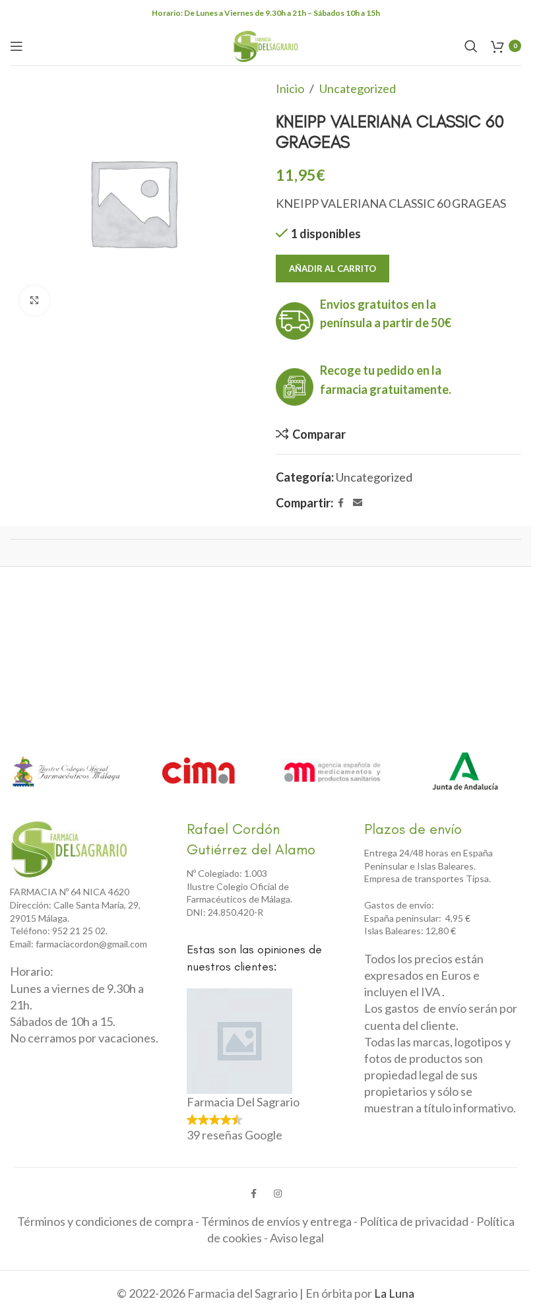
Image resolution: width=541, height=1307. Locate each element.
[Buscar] (471, 46)
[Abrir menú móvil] (16, 46)
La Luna (394, 1293)
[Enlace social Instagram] (278, 1193)
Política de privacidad (414, 1221)
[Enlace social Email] (357, 503)
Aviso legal (297, 1237)
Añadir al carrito (332, 268)
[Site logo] (266, 44)
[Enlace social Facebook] (341, 503)
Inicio (290, 88)
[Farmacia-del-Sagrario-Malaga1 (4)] (69, 849)
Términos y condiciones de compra (105, 1221)
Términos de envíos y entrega (276, 1221)
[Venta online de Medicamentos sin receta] (332, 771)
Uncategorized (357, 88)
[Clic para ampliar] (34, 300)
